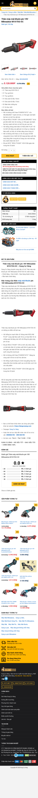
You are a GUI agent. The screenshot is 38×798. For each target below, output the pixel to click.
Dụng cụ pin (5, 628)
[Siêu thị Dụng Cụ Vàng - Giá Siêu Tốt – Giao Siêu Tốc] (19, 3)
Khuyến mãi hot (6, 735)
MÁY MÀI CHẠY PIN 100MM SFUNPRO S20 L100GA (8, 602)
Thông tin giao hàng (7, 732)
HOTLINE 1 (7, 683)
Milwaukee (24, 79)
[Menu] (2, 3)
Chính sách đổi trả (6, 713)
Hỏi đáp (10, 24)
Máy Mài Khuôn (23, 624)
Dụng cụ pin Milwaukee (8, 634)
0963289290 (22, 199)
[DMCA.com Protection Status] (30, 755)
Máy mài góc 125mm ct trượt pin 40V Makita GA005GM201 (28, 602)
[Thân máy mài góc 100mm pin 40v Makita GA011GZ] (9, 565)
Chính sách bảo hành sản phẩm (10, 709)
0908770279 (13, 199)
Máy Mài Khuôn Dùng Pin (9, 621)
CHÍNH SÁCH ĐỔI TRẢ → (10, 182)
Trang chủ (4, 12)
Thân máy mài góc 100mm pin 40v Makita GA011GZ (9, 576)
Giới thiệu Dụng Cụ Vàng (8, 696)
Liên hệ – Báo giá (6, 719)
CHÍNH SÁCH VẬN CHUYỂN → (11, 185)
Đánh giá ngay (19, 484)
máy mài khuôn (24, 281)
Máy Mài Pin (12, 624)
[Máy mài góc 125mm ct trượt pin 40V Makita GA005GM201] (28, 592)
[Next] (33, 45)
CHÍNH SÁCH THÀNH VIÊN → (11, 188)
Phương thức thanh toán (8, 703)
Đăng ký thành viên (7, 729)
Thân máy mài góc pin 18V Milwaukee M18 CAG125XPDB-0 (27, 550)
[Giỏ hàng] (34, 3)
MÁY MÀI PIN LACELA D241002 (26, 577)
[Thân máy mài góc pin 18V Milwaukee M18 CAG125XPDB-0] (28, 539)
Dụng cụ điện (13, 12)
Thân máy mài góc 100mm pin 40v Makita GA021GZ (28, 522)
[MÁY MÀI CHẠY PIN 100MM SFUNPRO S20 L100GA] (9, 592)
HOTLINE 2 (30, 683)
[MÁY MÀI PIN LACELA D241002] (28, 566)
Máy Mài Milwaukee (30, 12)
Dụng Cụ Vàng (14, 429)
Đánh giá (4, 24)
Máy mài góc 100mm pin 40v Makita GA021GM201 (9, 522)
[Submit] (35, 8)
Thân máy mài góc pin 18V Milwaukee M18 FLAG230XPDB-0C (8, 550)
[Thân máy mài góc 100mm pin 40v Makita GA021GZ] (28, 512)
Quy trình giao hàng (7, 706)
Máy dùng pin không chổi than (20, 628)
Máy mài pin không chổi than (10, 631)
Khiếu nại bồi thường (7, 716)
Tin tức (3, 739)
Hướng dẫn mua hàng (7, 699)
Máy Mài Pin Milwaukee (26, 621)
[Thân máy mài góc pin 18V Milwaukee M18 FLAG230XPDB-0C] (9, 539)
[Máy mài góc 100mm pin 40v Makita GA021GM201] (9, 512)
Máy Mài (20, 12)
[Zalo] (6, 678)
